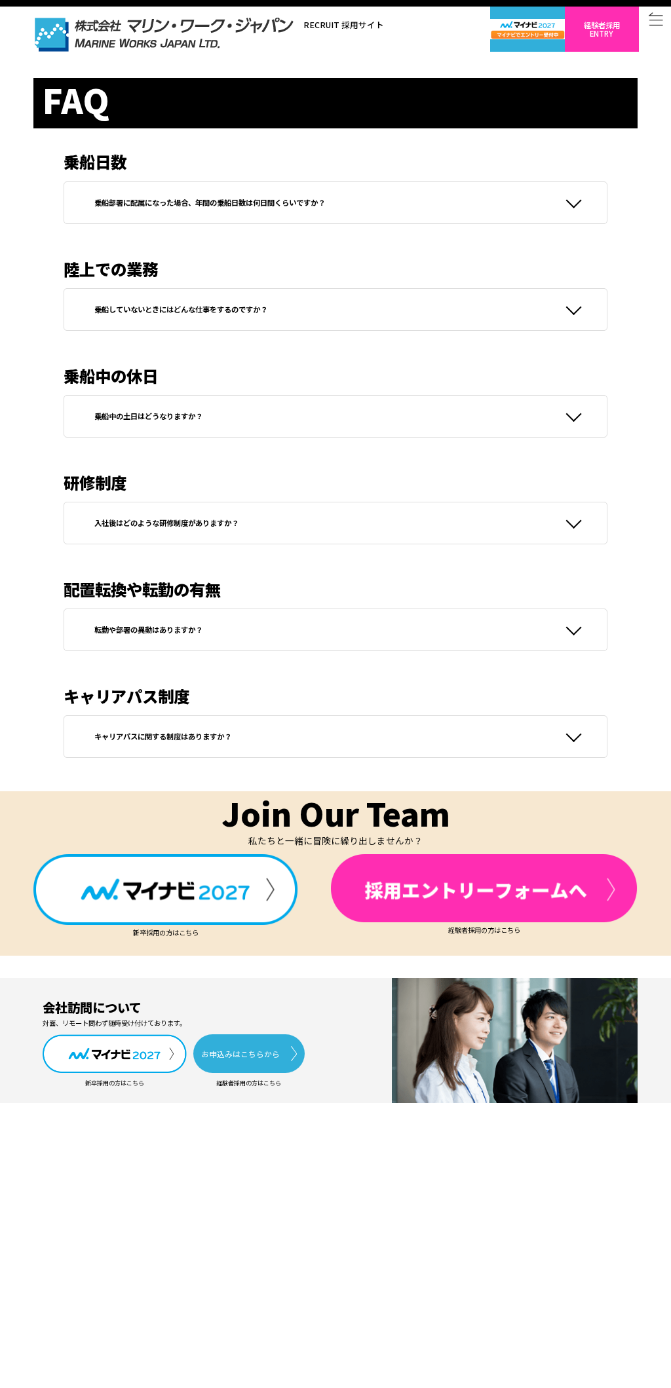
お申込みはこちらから (240, 1053)
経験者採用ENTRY (602, 29)
